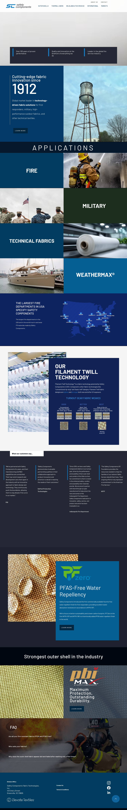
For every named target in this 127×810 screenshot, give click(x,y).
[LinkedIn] (109, 792)
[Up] (116, 798)
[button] (43, 6)
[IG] (109, 783)
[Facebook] (109, 788)
